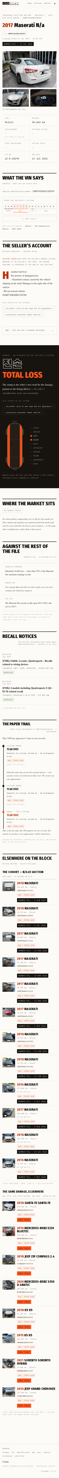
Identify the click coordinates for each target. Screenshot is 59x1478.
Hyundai (5, 1452)
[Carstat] (10, 3)
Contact (47, 3)
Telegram (45, 1471)
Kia (13, 1452)
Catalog (37, 3)
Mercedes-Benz (23, 1452)
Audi (39, 1452)
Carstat (5, 1461)
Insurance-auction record (16, 15)
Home (29, 3)
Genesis (47, 1452)
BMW (33, 1452)
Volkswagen (7, 1456)
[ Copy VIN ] (29, 219)
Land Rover (19, 1456)
